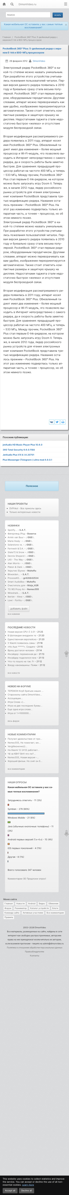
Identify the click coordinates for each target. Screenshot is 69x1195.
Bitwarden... (14, 574)
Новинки (13, 525)
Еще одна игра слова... (20, 709)
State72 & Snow (16, 552)
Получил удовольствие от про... (25, 738)
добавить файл (18, 608)
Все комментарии (55, 912)
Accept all (10, 1190)
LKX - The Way (15, 559)
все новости (14, 673)
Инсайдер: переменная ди (22, 654)
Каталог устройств (39, 908)
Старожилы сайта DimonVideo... (25, 694)
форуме (25, 686)
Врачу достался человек (21, 650)
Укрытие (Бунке (16, 570)
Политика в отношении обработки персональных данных (34, 947)
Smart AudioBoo (16, 581)
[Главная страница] (4, 4)
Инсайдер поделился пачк (22, 657)
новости (29, 627)
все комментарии (16, 769)
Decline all (26, 1190)
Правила (9, 917)
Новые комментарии (22, 734)
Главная (9, 903)
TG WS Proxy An (16, 589)
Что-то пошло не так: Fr (21, 661)
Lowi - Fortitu (15, 600)
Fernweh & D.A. (16, 548)
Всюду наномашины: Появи (22, 665)
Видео (42, 903)
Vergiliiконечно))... (17, 746)
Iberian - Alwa (15, 596)
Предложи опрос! (36, 878)
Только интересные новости (24, 512)
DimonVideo (39, 61)
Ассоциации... (15, 698)
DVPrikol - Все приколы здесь (25, 508)
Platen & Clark (15, 567)
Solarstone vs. (15, 544)
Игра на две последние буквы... (25, 705)
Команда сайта (12, 912)
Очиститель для (16, 585)
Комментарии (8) (17, 878)
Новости (20, 903)
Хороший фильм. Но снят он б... (25, 761)
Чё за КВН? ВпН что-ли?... (22, 753)
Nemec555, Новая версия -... (23, 757)
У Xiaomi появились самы (21, 643)
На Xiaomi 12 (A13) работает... (24, 750)
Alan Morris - (15, 563)
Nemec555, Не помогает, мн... (24, 742)
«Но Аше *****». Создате (21, 646)
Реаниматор (21, 908)
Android (31, 903)
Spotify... (12, 530)
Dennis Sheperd (16, 556)
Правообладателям (34, 951)
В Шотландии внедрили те (22, 635)
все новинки (14, 614)
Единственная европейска (22, 639)
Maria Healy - (15, 541)
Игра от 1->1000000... (19, 713)
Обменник (53, 903)
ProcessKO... (14, 578)
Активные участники (33, 912)
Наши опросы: (17, 782)
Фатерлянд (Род (16, 533)
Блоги (55, 908)
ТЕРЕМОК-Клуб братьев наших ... (26, 691)
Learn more (28, 1184)
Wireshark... (14, 593)
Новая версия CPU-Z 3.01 (21, 631)
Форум (8, 908)
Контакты (34, 955)
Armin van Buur (16, 537)
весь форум (13, 721)
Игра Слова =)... (16, 702)
